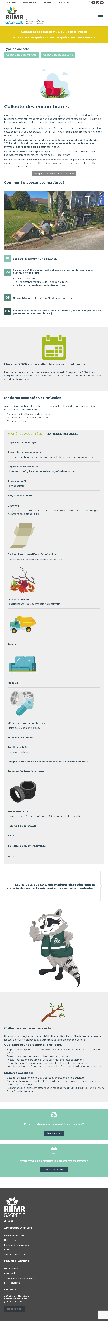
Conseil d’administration (15, 1254)
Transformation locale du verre (19, 1278)
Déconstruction (11, 1268)
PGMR (7, 1250)
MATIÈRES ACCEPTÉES (25, 434)
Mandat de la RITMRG (15, 1235)
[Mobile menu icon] (100, 16)
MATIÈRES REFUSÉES (62, 434)
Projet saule (10, 1273)
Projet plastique (12, 1283)
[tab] (25, 434)
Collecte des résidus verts (58, 55)
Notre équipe (10, 1240)
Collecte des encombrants (21, 55)
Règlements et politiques (16, 1245)
